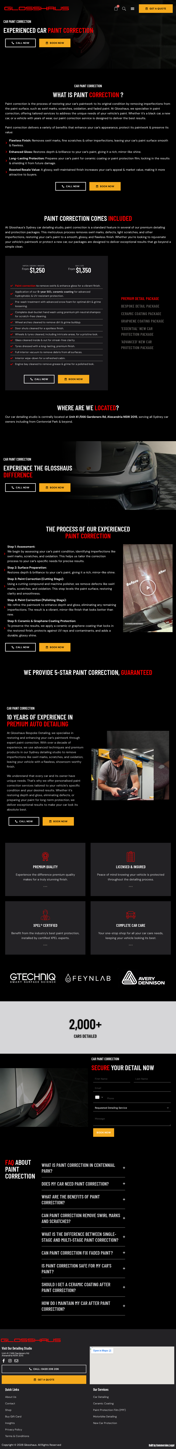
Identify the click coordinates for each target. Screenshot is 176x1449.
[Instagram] (10, 1361)
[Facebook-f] (4, 1361)
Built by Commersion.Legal (161, 1445)
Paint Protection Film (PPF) (109, 1410)
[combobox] (99, 1097)
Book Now (104, 1132)
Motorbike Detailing (105, 1416)
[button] (132, 9)
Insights (10, 1423)
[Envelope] (16, 1361)
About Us (10, 1397)
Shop (8, 1410)
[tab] (146, 299)
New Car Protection (105, 1423)
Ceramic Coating (103, 1403)
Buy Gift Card (13, 1416)
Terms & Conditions (17, 1436)
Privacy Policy (13, 1429)
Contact (10, 1403)
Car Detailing (101, 1397)
